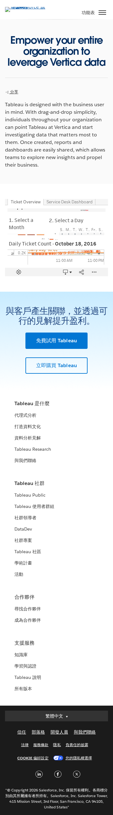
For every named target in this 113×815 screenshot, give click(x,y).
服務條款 (40, 744)
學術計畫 (23, 563)
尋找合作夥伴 (27, 609)
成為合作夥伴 (27, 620)
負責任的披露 (77, 744)
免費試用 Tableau (56, 340)
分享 (13, 92)
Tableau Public (30, 495)
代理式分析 (25, 415)
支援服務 (24, 643)
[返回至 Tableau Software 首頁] (27, 6)
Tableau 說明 (27, 677)
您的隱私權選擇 (79, 758)
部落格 (38, 732)
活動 (18, 574)
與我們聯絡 (25, 460)
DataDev (23, 529)
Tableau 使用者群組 (34, 506)
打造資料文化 (27, 426)
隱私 (57, 744)
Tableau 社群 (29, 483)
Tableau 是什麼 (32, 403)
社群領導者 (25, 517)
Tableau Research (32, 449)
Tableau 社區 (27, 551)
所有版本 (23, 688)
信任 (21, 732)
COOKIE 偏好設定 (32, 758)
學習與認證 (25, 666)
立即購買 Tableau (56, 365)
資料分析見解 (27, 438)
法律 (25, 744)
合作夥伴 (24, 597)
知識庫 (21, 655)
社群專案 (23, 540)
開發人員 (59, 732)
